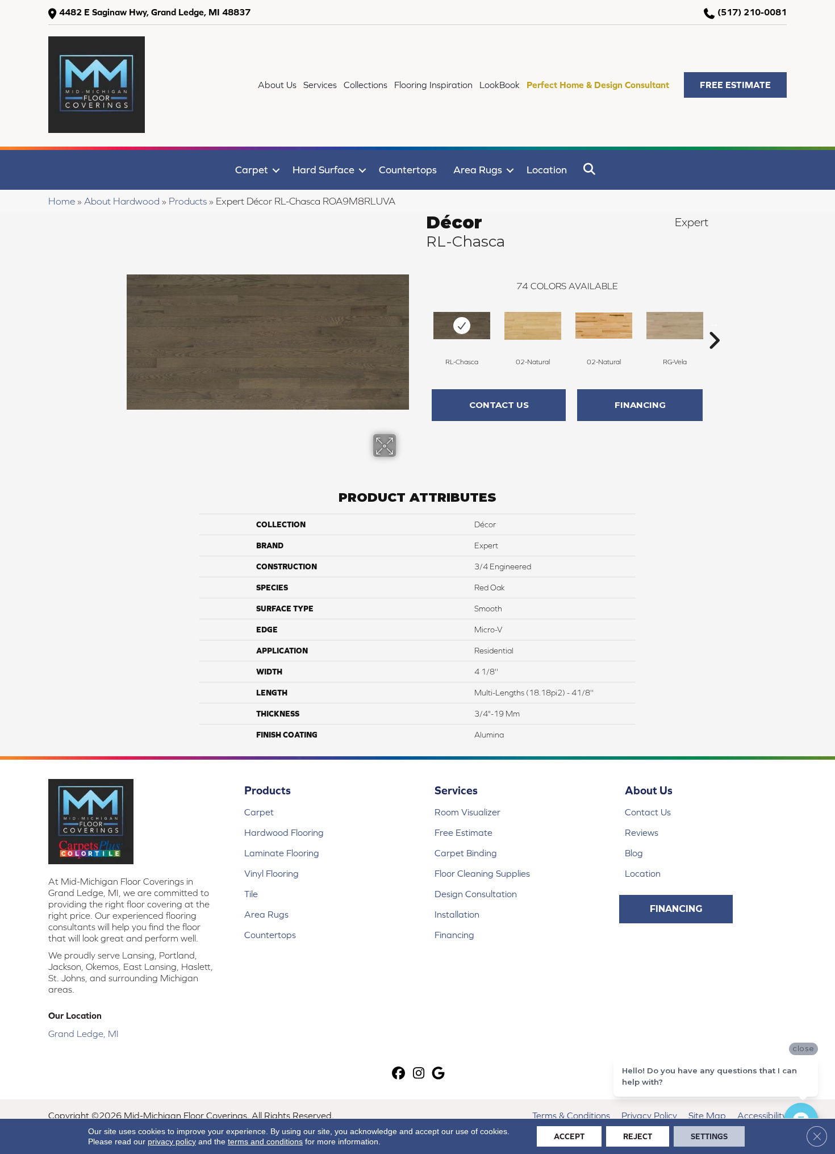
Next (714, 323)
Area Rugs (477, 170)
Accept (569, 1136)
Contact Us (499, 404)
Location (547, 170)
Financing (640, 404)
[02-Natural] (533, 326)
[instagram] (419, 1074)
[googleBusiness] (439, 1074)
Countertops (408, 170)
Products (188, 201)
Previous (420, 323)
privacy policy (172, 1141)
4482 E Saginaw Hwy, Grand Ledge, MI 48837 (154, 12)
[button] (735, 85)
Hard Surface (323, 170)
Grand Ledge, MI (83, 1033)
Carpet (251, 170)
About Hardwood (122, 201)
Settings (709, 1136)
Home (61, 201)
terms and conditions (265, 1141)
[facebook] (399, 1074)
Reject (637, 1136)
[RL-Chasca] (462, 325)
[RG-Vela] (675, 325)
